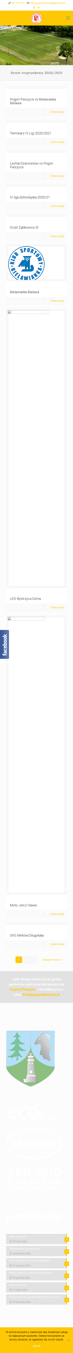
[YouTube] (39, 7)
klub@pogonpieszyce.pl (41, 995)
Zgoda (36, 1345)
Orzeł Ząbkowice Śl (24, 227)
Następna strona (51, 959)
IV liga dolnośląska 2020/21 (30, 197)
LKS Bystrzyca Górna (25, 599)
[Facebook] (34, 7)
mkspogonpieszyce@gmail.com (47, 2)
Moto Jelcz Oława (23, 905)
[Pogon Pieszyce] (36, 18)
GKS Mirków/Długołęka (27, 935)
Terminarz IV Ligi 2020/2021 (30, 133)
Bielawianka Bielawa (24, 292)
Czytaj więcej (57, 111)
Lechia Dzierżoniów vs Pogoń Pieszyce (31, 165)
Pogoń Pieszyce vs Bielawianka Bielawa (33, 101)
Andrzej (18, 94)
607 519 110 (17, 2)
